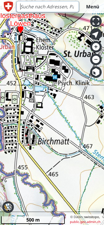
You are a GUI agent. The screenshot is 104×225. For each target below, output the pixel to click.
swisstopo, (92, 217)
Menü (92, 6)
